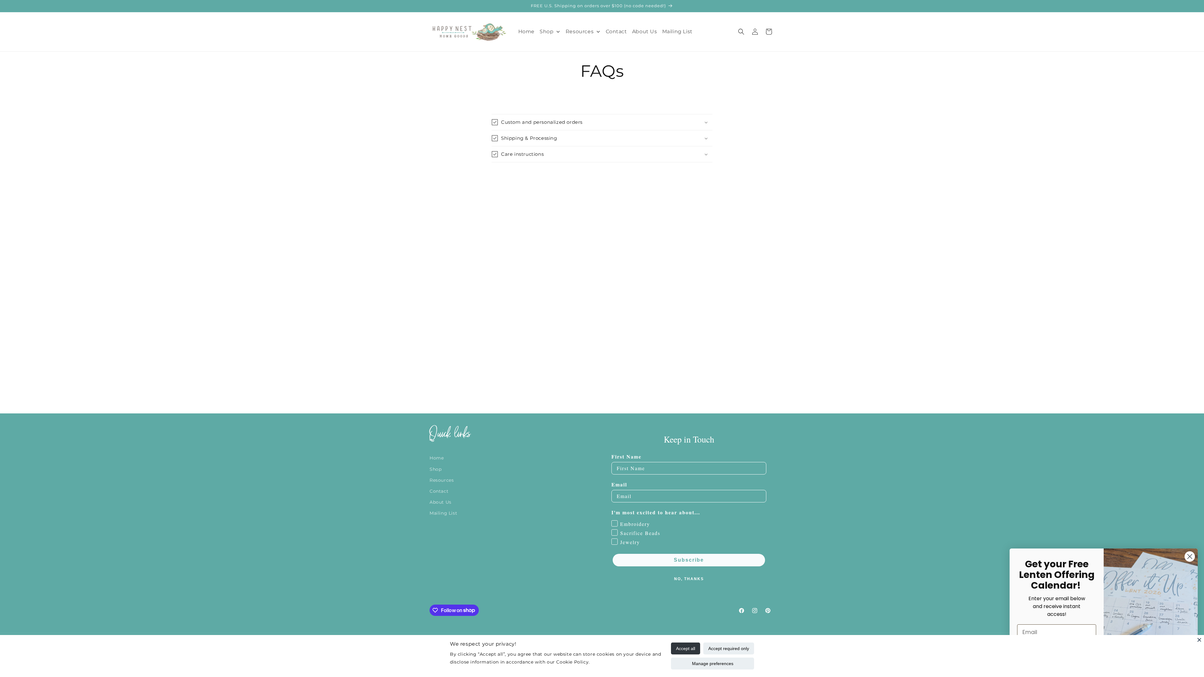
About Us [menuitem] (644, 31)
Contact (439, 491)
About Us (441, 502)
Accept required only (728, 648)
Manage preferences (712, 663)
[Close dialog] (1189, 556)
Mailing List (443, 513)
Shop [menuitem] (546, 31)
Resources (442, 480)
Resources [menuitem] (580, 31)
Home (437, 458)
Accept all (685, 648)
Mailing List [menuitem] (677, 31)
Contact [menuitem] (616, 31)
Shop (435, 469)
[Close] (1199, 639)
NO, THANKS (689, 579)
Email (619, 484)
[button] (741, 32)
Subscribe (689, 560)
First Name (626, 456)
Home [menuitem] (526, 31)
